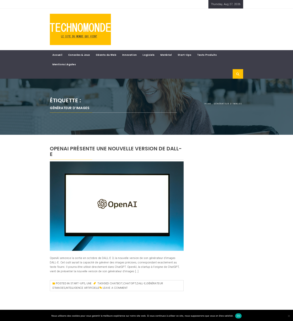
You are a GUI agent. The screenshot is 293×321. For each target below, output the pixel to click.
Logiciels (148, 55)
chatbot (116, 283)
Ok (238, 315)
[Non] (288, 316)
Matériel (166, 55)
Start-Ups (184, 55)
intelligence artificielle (83, 288)
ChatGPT (129, 283)
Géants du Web (106, 55)
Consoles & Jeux (79, 55)
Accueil (57, 55)
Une (89, 283)
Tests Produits (207, 55)
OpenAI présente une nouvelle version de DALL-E (116, 151)
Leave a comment (115, 288)
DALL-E (141, 283)
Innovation (129, 55)
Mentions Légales (64, 64)
